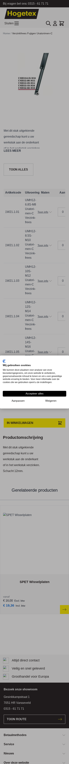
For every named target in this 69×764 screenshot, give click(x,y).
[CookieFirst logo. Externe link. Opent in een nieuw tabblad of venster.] (4, 361)
